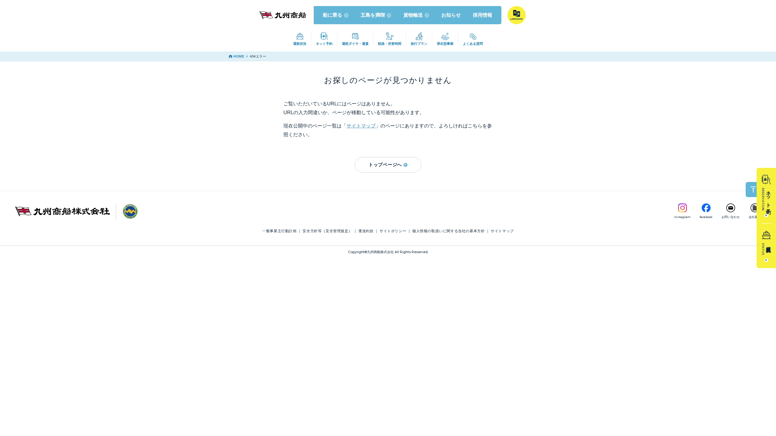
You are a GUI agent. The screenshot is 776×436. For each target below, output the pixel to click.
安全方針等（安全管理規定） (327, 231)
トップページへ (385, 164)
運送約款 (365, 231)
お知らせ (451, 15)
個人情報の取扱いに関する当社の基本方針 (448, 231)
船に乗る (332, 15)
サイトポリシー (393, 231)
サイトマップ (361, 125)
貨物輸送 (413, 15)
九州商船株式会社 (380, 252)
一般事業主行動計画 (279, 231)
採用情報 (482, 15)
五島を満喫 (373, 15)
